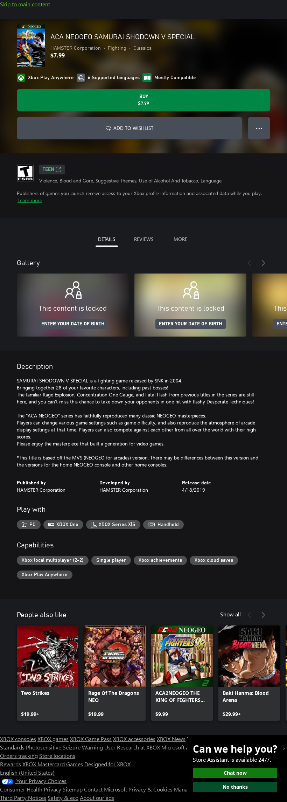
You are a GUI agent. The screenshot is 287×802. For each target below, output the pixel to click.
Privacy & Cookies (150, 789)
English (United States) (27, 772)
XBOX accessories (134, 738)
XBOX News (171, 738)
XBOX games (53, 738)
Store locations (57, 755)
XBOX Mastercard (43, 764)
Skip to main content (25, 4)
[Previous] (249, 263)
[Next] (263, 263)
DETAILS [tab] (106, 239)
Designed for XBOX (107, 764)
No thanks (235, 786)
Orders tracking (19, 755)
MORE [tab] (180, 239)
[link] (47, 673)
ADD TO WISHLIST (133, 128)
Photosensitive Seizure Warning (64, 747)
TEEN (48, 169)
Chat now (235, 772)
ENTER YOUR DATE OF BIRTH (73, 324)
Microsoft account (183, 747)
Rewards (10, 764)
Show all (230, 614)
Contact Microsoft (105, 789)
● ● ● (259, 128)
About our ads (97, 797)
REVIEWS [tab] (143, 239)
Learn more (30, 200)
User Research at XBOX (132, 747)
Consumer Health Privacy (30, 789)
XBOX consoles (18, 738)
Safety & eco (63, 797)
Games (74, 764)
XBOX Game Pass (91, 738)
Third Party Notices (23, 797)
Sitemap (73, 789)
